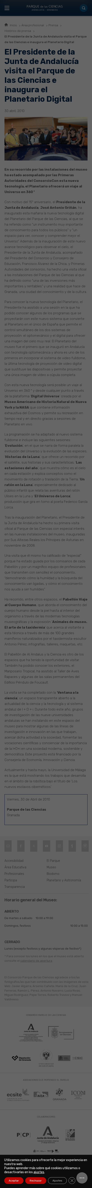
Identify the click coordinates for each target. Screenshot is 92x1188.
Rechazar (36, 1180)
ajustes (38, 1172)
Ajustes (57, 1180)
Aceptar (14, 1180)
